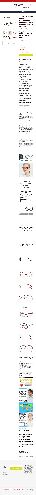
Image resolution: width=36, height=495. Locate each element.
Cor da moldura (21, 43)
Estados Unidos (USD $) (7, 489)
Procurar (4, 466)
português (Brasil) (17, 489)
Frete (24, 40)
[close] (35, 12)
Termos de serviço (5, 474)
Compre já (26, 55)
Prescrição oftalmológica (22, 47)
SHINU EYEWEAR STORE (18, 5)
